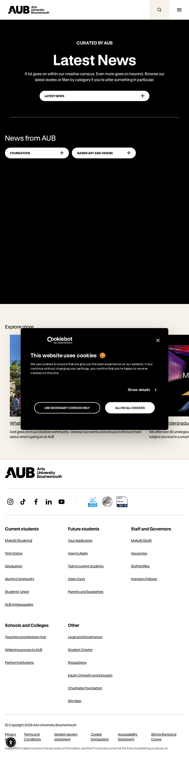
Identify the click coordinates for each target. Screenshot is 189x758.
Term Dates (13, 553)
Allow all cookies (130, 407)
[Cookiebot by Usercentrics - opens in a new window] (50, 340)
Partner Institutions (19, 662)
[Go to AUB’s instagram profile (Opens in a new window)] (10, 501)
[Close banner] (158, 340)
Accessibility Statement (127, 736)
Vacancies (139, 553)
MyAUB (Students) (18, 540)
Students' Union (17, 592)
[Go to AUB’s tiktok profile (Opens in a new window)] (23, 501)
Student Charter (80, 650)
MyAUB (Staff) (141, 540)
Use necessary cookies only (67, 407)
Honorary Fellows (144, 579)
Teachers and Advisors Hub (25, 637)
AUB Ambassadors (19, 604)
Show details (139, 390)
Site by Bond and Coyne (163, 736)
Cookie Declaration (100, 736)
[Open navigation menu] (179, 10)
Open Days (76, 579)
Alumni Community (19, 579)
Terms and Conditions (32, 736)
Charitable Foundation (85, 688)
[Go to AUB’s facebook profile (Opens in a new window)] (36, 501)
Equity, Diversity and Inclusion (90, 675)
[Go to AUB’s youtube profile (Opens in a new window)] (61, 501)
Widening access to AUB (23, 650)
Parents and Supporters (85, 592)
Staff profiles (140, 566)
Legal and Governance (85, 637)
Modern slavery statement (66, 736)
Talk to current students (86, 566)
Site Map (74, 701)
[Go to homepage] (44, 472)
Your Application (80, 540)
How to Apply (78, 553)
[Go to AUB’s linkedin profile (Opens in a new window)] (48, 501)
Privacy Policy (10, 736)
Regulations (77, 662)
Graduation (13, 566)
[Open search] (159, 10)
